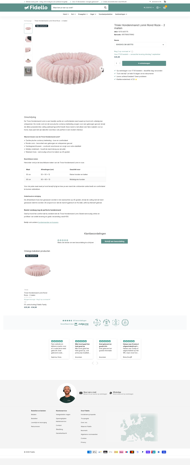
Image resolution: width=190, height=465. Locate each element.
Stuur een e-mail (90, 392)
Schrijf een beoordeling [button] (114, 241)
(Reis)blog (59, 429)
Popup (132, 51)
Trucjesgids (85, 418)
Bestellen (34, 418)
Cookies (84, 438)
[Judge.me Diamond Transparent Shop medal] (97, 322)
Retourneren (35, 426)
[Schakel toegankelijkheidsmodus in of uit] (165, 1)
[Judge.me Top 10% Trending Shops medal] (125, 322)
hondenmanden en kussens (48, 222)
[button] (120, 61)
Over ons (84, 422)
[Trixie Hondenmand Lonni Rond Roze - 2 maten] (37, 270)
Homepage (28, 21)
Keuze (116, 40)
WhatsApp (117, 392)
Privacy (83, 442)
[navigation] (28, 28)
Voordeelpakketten (105, 14)
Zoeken (105, 7)
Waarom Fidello (86, 426)
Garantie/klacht (61, 433)
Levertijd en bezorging (39, 422)
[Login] (158, 7)
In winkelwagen (144, 63)
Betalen (33, 414)
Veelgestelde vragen (63, 414)
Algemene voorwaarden (89, 434)
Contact (59, 425)
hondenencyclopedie (88, 414)
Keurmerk (84, 430)
